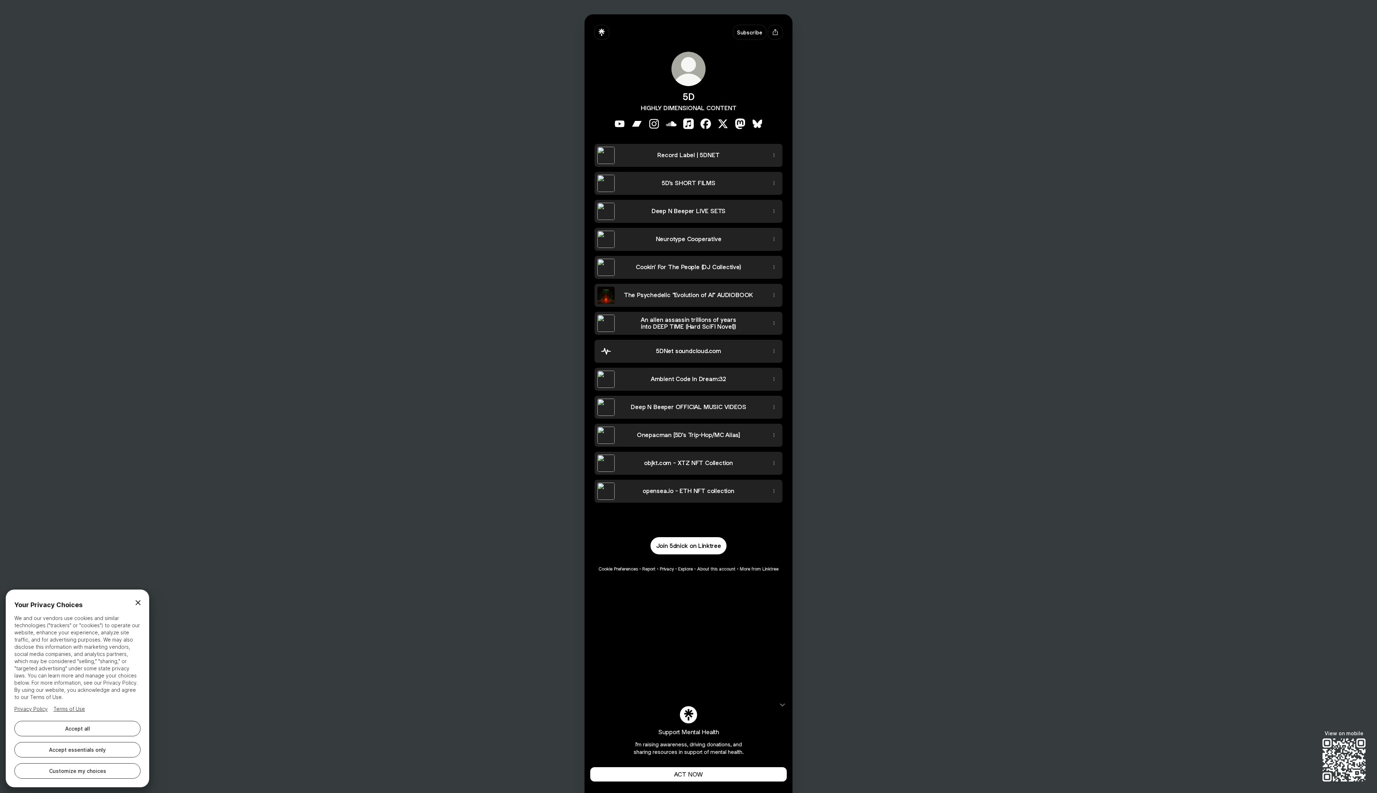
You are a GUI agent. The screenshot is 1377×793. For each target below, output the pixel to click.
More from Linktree (759, 569)
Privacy (667, 569)
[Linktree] (602, 32)
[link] (619, 123)
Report (649, 569)
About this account (716, 569)
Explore (685, 569)
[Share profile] (775, 32)
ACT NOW (688, 774)
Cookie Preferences (618, 569)
